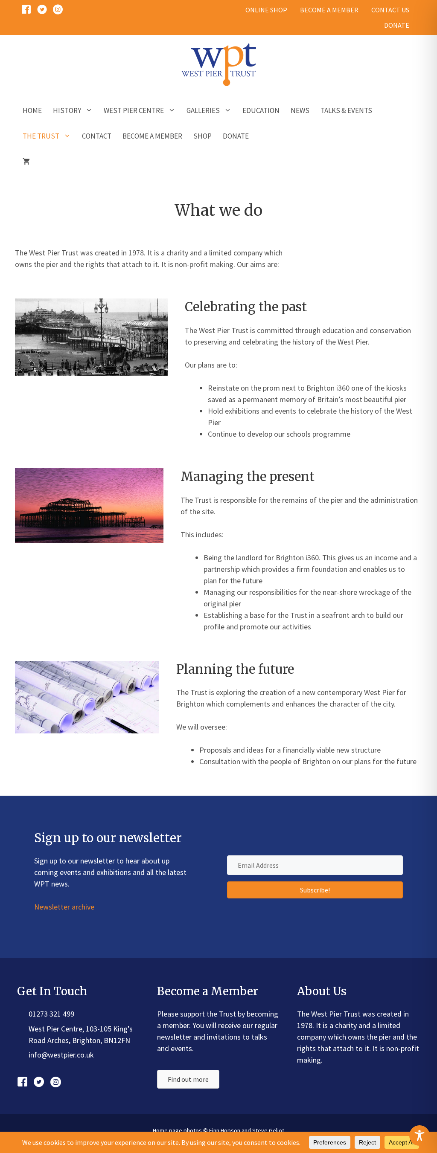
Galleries (203, 110)
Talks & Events (346, 110)
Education (261, 110)
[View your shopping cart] (26, 161)
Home (32, 110)
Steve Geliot (268, 1130)
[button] (315, 889)
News (300, 110)
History (67, 110)
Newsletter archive (64, 907)
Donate (236, 136)
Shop (202, 136)
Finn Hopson (224, 1130)
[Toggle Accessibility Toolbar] (419, 1135)
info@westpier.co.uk (61, 1055)
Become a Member (152, 136)
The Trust (41, 136)
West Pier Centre (134, 110)
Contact (96, 136)
